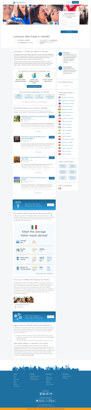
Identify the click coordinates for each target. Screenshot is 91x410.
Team (15, 377)
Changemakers (65, 377)
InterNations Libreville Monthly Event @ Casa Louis (34, 158)
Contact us (16, 384)
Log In (68, 2)
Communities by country (34, 376)
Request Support (49, 377)
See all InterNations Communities (56, 408)
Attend (52, 116)
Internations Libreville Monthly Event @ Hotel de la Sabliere (33, 137)
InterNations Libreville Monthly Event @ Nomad (34, 178)
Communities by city (34, 377)
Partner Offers (49, 379)
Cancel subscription (50, 384)
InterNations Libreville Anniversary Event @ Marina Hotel (34, 117)
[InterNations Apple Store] (40, 400)
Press (15, 381)
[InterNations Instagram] (47, 393)
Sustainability (16, 379)
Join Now (75, 2)
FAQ (47, 376)
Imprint (38, 405)
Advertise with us (17, 386)
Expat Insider (48, 382)
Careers (15, 382)
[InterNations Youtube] (50, 393)
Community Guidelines (66, 376)
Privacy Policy (51, 405)
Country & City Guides (34, 379)
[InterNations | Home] (19, 3)
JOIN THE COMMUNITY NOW (34, 86)
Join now (69, 31)
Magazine (48, 381)
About (15, 376)
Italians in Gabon (47, 352)
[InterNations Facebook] (40, 393)
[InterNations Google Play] (50, 400)
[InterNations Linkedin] (43, 393)
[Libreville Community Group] (24, 302)
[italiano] (59, 188)
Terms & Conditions (44, 405)
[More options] (70, 85)
